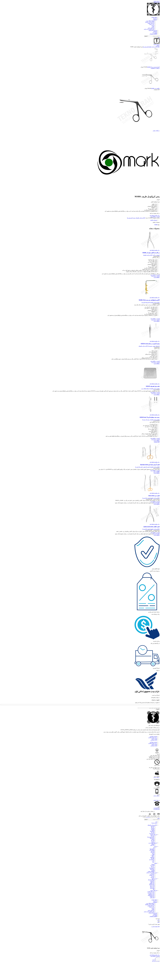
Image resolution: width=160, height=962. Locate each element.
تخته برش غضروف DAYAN (153, 386)
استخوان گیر (151, 850)
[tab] (78, 220)
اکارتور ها (144, 302)
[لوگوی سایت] (153, 15)
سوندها (153, 839)
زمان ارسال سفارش (152, 737)
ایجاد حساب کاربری (155, 926)
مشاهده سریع (157, 277)
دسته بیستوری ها (151, 836)
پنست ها (150, 346)
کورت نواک (152, 886)
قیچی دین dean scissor (154, 495)
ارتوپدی (152, 25)
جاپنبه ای (152, 873)
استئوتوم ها (152, 848)
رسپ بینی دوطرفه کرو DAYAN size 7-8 (150, 417)
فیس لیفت (152, 897)
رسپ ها (148, 419)
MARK (156, 224)
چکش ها (152, 858)
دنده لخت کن (151, 859)
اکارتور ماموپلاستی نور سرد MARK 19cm (149, 300)
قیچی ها (148, 467)
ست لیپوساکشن (151, 895)
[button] (155, 276)
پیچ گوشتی (152, 857)
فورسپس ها (145, 46)
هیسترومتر (152, 888)
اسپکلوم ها (152, 831)
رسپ (153, 861)
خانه (159, 46)
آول (153, 847)
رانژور (153, 860)
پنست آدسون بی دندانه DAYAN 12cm (150, 343)
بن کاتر (154, 255)
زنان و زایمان (151, 24)
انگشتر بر (152, 854)
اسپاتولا (153, 864)
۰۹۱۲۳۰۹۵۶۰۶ (156, 800)
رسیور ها (152, 877)
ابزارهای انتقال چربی (150, 20)
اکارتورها (148, 302)
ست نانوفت (152, 896)
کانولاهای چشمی (151, 871)
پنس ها (134, 217)
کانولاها (153, 844)
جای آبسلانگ (151, 875)
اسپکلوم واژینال (151, 879)
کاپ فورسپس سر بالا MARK (153, 67)
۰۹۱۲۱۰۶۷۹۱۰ (156, 777)
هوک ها (153, 829)
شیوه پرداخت (154, 738)
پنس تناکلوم (152, 883)
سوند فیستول (151, 884)
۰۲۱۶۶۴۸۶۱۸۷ (156, 809)
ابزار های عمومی (151, 23)
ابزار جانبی (152, 845)
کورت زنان (152, 885)
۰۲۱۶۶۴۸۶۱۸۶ (156, 808)
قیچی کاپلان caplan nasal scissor (151, 526)
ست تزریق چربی (151, 892)
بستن (158, 818)
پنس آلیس (152, 882)
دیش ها (153, 876)
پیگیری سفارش (154, 739)
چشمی (153, 26)
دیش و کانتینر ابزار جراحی (149, 29)
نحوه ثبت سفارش (153, 736)
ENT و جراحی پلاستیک (149, 22)
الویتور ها (152, 852)
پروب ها (152, 866)
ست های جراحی (151, 27)
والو (153, 889)
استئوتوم (152, 828)
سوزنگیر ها (152, 838)
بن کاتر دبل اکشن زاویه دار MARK (151, 252)
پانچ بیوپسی (152, 880)
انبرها (153, 853)
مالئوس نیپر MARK (155, 88)
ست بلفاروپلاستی (150, 891)
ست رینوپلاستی (151, 894)
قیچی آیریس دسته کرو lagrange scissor (150, 464)
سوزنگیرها (152, 869)
